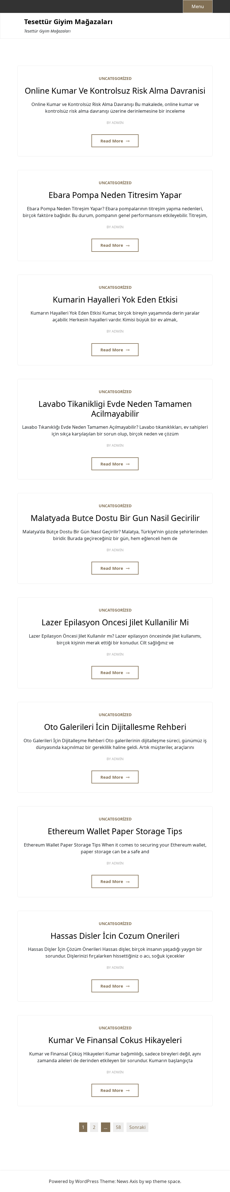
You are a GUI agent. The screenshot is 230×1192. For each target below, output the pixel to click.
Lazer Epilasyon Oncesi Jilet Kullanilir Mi (115, 622)
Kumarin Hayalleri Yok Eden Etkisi (115, 300)
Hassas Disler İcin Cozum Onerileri (115, 936)
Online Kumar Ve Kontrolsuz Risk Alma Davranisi (115, 91)
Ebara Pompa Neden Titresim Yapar (115, 195)
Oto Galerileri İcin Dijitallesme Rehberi (115, 727)
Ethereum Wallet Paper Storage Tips (115, 831)
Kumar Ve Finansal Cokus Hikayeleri (115, 1040)
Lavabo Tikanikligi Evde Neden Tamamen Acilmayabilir (115, 408)
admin (118, 122)
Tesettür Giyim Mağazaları (68, 22)
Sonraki (137, 1127)
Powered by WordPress (74, 1181)
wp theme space (162, 1181)
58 (118, 1127)
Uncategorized (115, 78)
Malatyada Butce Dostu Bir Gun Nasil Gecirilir (115, 518)
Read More (112, 141)
